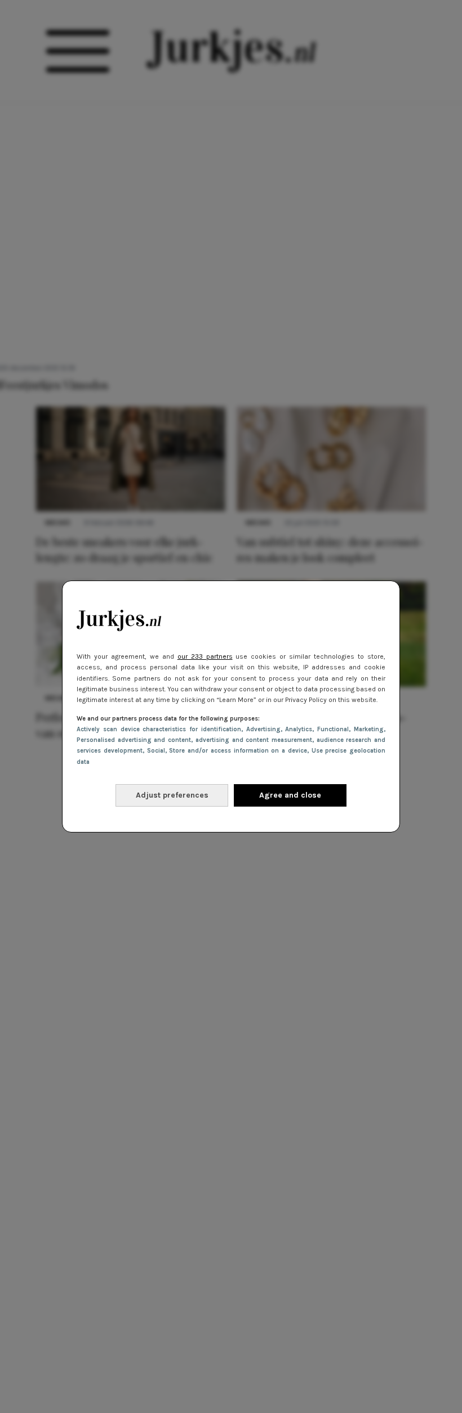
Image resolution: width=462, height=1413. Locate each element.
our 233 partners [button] (205, 656)
